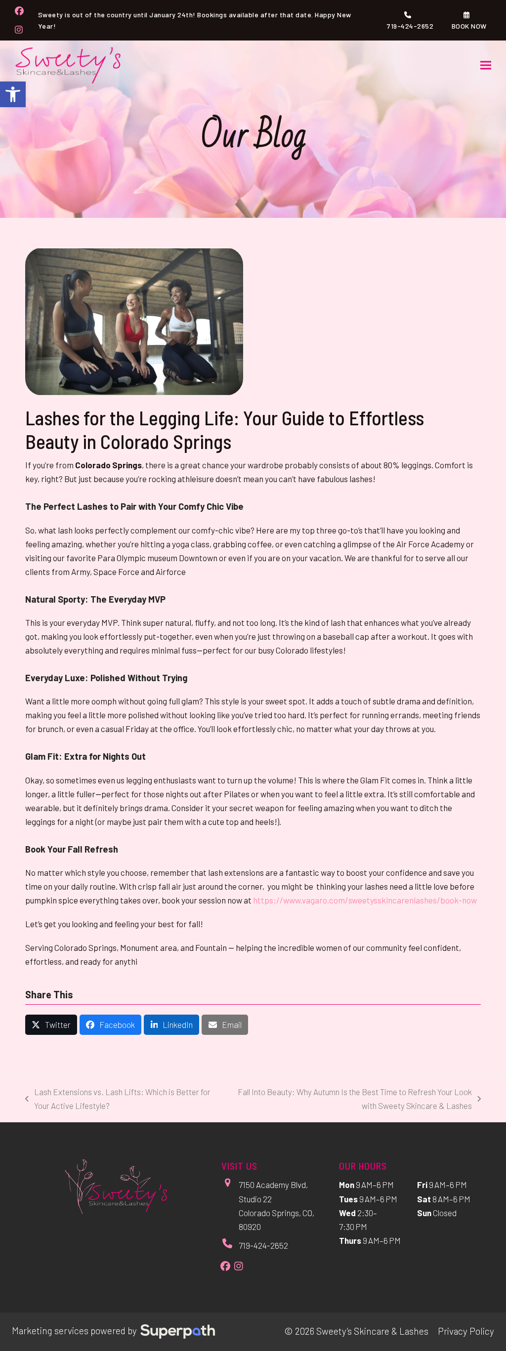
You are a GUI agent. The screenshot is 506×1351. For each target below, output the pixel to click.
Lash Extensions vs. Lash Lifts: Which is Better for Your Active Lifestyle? (118, 1099)
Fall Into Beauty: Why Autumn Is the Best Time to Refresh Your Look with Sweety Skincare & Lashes (348, 1099)
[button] (13, 94)
